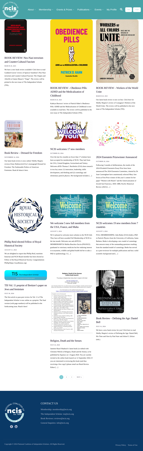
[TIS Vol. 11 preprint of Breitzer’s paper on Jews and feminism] (25, 275)
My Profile (112, 10)
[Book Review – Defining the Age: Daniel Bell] (110, 291)
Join (128, 9)
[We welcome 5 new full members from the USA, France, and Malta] (71, 206)
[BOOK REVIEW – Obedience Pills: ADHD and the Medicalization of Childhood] (71, 51)
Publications (83, 10)
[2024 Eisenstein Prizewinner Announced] (117, 136)
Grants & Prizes (64, 10)
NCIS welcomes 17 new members (67, 149)
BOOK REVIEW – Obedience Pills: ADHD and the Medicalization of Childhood (68, 92)
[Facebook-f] (11, 426)
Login (137, 9)
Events (98, 10)
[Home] (10, 9)
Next (78, 377)
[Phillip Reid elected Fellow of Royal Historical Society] (25, 215)
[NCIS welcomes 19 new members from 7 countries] (117, 206)
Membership (45, 10)
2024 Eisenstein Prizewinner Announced (116, 157)
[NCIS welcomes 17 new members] (71, 132)
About (31, 10)
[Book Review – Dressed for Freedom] (13, 134)
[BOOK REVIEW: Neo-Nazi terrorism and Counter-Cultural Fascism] (15, 36)
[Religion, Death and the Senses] (71, 303)
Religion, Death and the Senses (66, 340)
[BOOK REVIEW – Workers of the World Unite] (117, 51)
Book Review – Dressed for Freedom (23, 153)
